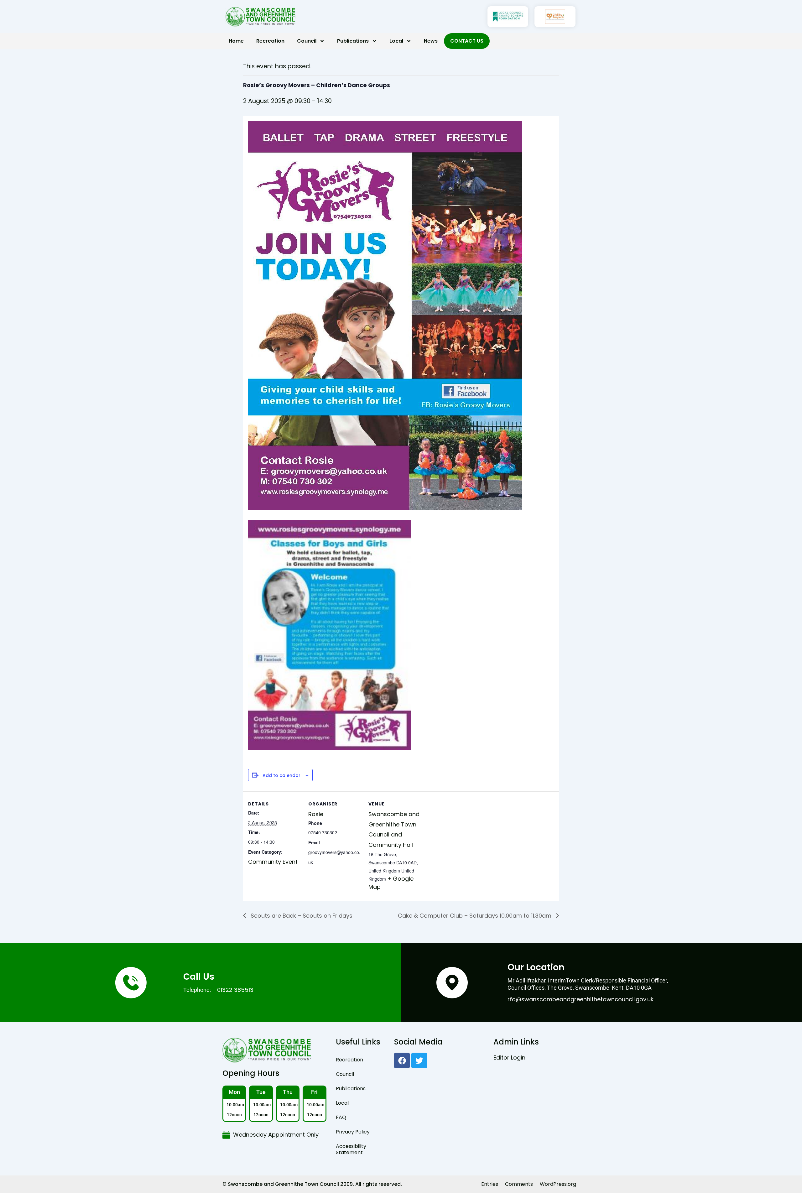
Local (396, 40)
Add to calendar (281, 775)
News (431, 40)
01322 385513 (235, 990)
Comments (519, 1184)
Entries (489, 1184)
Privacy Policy (353, 1131)
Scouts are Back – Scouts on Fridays (300, 915)
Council (306, 40)
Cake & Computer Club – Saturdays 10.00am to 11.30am (475, 915)
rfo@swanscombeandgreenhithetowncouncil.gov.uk (581, 999)
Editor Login (509, 1057)
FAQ (341, 1117)
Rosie (315, 814)
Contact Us (466, 40)
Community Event (273, 862)
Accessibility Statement (351, 1149)
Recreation (270, 40)
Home (236, 40)
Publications (353, 40)
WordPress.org (558, 1184)
